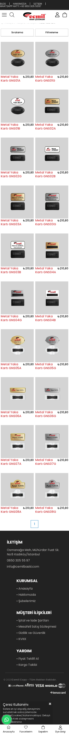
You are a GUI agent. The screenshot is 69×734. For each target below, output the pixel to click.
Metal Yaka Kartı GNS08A (11, 510)
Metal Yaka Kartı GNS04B (45, 318)
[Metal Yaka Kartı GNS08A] (17, 489)
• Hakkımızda (26, 595)
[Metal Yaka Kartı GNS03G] (51, 202)
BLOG (3, 3)
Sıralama (17, 32)
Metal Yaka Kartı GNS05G (45, 366)
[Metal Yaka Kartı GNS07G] (51, 442)
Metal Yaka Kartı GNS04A (45, 270)
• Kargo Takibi (26, 665)
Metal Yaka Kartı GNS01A (10, 79)
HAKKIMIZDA (19, 3)
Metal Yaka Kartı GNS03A (11, 222)
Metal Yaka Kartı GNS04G (11, 318)
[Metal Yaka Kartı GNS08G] (51, 489)
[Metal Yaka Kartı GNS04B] (51, 298)
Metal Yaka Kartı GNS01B (10, 126)
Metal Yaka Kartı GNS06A (11, 414)
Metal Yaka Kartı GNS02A (45, 126)
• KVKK (21, 639)
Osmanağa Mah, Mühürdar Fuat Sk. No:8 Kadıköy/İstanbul (33, 552)
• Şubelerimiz (26, 601)
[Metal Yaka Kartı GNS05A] (17, 346)
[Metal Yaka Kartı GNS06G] (51, 394)
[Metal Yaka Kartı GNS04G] (17, 298)
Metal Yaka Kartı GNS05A (11, 366)
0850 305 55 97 (18, 560)
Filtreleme (51, 32)
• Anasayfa (24, 589)
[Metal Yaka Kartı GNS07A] (17, 442)
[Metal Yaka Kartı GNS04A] (51, 250)
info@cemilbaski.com (23, 567)
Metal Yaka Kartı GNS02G (11, 174)
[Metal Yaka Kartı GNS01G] (51, 58)
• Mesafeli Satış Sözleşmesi (36, 627)
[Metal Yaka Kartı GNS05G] (51, 346)
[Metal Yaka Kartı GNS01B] (17, 106)
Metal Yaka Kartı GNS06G (45, 414)
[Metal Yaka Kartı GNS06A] (17, 394)
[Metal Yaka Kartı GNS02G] (17, 154)
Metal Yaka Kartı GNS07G (45, 462)
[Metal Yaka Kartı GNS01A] (17, 58)
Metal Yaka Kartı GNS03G (45, 222)
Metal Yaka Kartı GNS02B (45, 174)
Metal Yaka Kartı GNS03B (11, 270)
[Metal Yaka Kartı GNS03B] (17, 250)
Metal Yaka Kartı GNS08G (45, 510)
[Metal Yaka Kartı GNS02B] (51, 154)
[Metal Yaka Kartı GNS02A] (51, 106)
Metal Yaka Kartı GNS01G (45, 79)
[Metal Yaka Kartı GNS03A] (17, 202)
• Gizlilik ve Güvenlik (30, 633)
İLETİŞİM (38, 3)
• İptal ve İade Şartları (32, 620)
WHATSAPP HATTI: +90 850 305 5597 (20, 6)
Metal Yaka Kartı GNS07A (11, 462)
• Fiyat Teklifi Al (27, 659)
